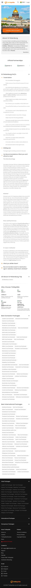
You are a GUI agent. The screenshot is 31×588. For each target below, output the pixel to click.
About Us (3, 532)
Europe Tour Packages (20, 409)
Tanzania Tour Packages (8, 474)
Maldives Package (6, 407)
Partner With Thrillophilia (7, 557)
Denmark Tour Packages (8, 469)
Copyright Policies (21, 537)
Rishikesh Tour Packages (21, 348)
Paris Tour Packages (20, 425)
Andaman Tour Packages (8, 325)
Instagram (5, 568)
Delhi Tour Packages (7, 339)
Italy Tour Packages (23, 434)
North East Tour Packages (8, 337)
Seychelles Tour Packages (8, 421)
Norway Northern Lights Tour (9, 430)
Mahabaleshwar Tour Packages (10, 392)
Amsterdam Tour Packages (9, 434)
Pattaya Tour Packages (22, 423)
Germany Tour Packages (8, 441)
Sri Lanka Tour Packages (8, 418)
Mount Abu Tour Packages (8, 383)
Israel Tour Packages (21, 469)
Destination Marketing (6, 559)
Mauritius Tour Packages (22, 418)
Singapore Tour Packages (8, 414)
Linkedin (5, 573)
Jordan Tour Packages (23, 471)
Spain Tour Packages (20, 439)
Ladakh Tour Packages (8, 318)
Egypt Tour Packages (20, 451)
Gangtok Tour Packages (8, 341)
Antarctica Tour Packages (21, 462)
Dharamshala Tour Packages (9, 371)
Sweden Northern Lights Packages (10, 467)
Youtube (5, 575)
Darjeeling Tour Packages (8, 362)
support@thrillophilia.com (9, 548)
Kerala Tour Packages (22, 373)
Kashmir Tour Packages (8, 320)
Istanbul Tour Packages (22, 441)
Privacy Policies (21, 534)
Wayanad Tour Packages (8, 373)
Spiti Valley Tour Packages (8, 330)
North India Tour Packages (8, 332)
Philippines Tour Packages (8, 453)
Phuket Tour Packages (20, 427)
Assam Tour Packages (19, 496)
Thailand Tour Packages (8, 416)
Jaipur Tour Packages (7, 376)
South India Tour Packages (9, 334)
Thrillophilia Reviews (6, 537)
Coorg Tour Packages (7, 390)
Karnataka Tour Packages (20, 394)
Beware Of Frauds (7, 541)
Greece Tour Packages (7, 425)
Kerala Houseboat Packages (9, 360)
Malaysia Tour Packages (20, 444)
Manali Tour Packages (7, 348)
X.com (4, 571)
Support (3, 550)
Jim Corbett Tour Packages (9, 353)
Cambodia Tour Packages (9, 471)
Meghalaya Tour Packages (9, 350)
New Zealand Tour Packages (9, 464)
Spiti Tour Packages (18, 485)
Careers (3, 534)
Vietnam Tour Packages (8, 446)
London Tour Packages (8, 427)
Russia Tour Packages (20, 457)
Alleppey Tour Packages (7, 512)
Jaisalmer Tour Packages (19, 501)
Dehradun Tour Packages (22, 397)
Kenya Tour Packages (7, 460)
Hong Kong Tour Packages (8, 455)
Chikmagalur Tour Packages (9, 344)
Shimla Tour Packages (20, 346)
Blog (2, 553)
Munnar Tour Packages (23, 387)
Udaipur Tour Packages (8, 378)
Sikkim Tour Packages (7, 346)
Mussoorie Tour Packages (8, 355)
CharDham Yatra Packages (9, 369)
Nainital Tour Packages (8, 367)
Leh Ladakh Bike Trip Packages (9, 364)
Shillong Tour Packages (21, 390)
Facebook (5, 566)
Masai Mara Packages (7, 462)
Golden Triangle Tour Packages (10, 380)
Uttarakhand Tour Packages (9, 327)
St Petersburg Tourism (7, 279)
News (2, 539)
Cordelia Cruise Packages (8, 387)
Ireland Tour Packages (23, 455)
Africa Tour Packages (7, 457)
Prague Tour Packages (20, 460)
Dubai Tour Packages (7, 409)
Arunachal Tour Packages (8, 357)
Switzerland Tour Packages (9, 411)
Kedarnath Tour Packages (22, 367)
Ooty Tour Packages (19, 339)
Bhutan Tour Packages (22, 416)
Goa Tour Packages (23, 327)
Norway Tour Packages (8, 439)
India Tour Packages (22, 337)
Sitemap (3, 555)
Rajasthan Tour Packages (8, 323)
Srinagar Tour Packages (8, 397)
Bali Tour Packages (18, 407)
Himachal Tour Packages (21, 318)
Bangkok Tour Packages (8, 423)
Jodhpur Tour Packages (21, 376)
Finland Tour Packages (8, 432)
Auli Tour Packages (24, 364)
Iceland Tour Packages (8, 437)
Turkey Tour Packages (20, 437)
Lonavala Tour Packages (8, 399)
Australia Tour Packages (22, 446)
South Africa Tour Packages (9, 448)
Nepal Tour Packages (7, 444)
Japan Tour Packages (7, 451)
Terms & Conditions (22, 532)
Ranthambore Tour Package (9, 385)
